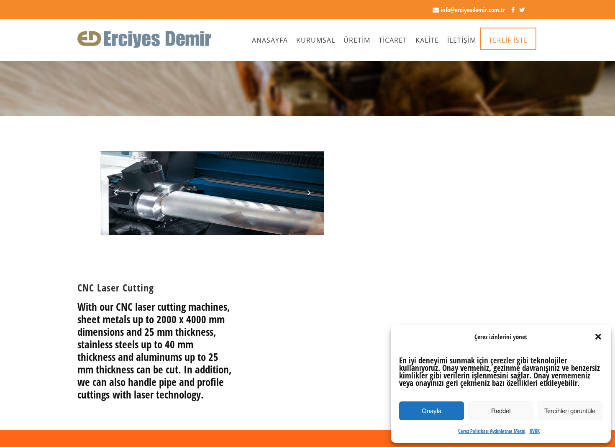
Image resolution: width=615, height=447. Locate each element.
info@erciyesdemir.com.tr (472, 9)
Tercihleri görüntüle (569, 410)
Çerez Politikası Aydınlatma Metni (491, 430)
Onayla (431, 410)
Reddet (501, 410)
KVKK (535, 430)
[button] (598, 336)
